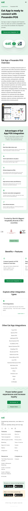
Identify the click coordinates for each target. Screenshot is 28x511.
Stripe (14, 370)
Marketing (3, 442)
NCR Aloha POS (14, 365)
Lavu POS (14, 360)
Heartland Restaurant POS (14, 362)
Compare (17, 459)
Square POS (14, 335)
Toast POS (14, 330)
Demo (16, 447)
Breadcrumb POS (14, 351)
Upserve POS (14, 332)
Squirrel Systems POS (14, 346)
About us (17, 434)
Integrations (4, 6)
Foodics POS (14, 368)
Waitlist (3, 447)
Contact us (17, 437)
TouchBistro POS (14, 343)
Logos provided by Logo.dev (14, 506)
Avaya (14, 376)
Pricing (16, 450)
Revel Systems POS (14, 340)
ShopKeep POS (14, 349)
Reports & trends (5, 445)
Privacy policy (18, 439)
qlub (14, 379)
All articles (3, 476)
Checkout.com (14, 373)
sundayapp (14, 381)
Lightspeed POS (14, 338)
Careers (16, 445)
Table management (5, 437)
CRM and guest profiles (7, 439)
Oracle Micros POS (14, 357)
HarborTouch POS (14, 354)
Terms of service (19, 442)
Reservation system (6, 434)
